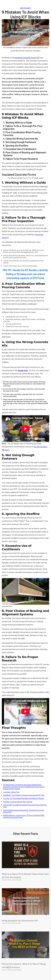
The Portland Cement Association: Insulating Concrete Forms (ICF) (23, 811)
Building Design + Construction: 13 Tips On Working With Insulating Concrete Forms (23, 816)
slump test (23, 370)
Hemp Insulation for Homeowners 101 (20, 920)
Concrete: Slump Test (11, 792)
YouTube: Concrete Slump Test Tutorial (17, 802)
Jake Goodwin (25, 8)
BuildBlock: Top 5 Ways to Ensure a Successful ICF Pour (24, 795)
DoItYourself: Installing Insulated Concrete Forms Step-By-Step (25, 806)
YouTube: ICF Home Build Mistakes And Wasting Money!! (23, 798)
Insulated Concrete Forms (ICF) (27, 57)
